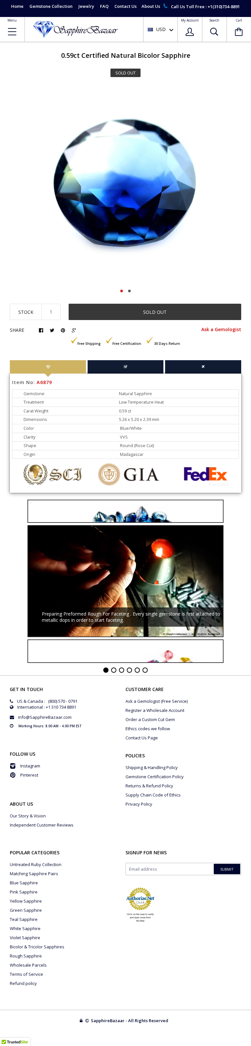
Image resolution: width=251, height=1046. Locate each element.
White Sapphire (25, 928)
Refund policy (23, 983)
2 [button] (129, 291)
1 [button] (121, 291)
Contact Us (125, 6)
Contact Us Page (142, 738)
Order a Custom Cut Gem (150, 719)
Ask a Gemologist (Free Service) (157, 701)
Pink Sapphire (24, 892)
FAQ (104, 6)
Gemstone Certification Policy (155, 777)
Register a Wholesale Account (155, 710)
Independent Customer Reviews (42, 825)
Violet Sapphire (25, 938)
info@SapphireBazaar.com (45, 717)
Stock (25, 312)
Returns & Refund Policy (149, 786)
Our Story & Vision (28, 816)
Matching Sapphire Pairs (34, 874)
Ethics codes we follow (148, 729)
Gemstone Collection (51, 6)
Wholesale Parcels (28, 965)
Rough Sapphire (26, 956)
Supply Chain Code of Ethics (153, 795)
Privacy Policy (139, 804)
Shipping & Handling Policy (152, 767)
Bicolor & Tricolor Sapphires (37, 947)
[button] (250, 1044)
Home (17, 6)
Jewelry (86, 6)
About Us (151, 6)
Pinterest (29, 775)
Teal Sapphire (24, 919)
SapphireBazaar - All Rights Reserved (130, 1020)
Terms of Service (26, 974)
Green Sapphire (26, 910)
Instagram (30, 766)
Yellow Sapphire (26, 901)
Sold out (155, 312)
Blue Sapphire (24, 883)
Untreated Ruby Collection (35, 864)
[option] (125, 185)
